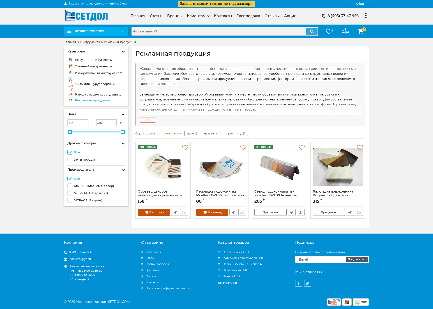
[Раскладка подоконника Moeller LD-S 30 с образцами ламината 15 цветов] (221, 167)
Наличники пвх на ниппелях (242, 264)
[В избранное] (185, 147)
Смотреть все (228, 282)
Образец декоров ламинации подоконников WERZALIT (160, 195)
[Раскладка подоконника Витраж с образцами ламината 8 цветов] (338, 167)
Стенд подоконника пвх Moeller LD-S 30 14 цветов (275, 195)
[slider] (70, 132)
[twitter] (307, 283)
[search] (312, 31)
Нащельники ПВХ (235, 270)
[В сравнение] (184, 212)
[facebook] (298, 283)
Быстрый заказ (175, 212)
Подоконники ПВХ (236, 252)
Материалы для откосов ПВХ (243, 258)
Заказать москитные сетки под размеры (216, 4)
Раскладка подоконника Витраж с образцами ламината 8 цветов (333, 195)
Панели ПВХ (231, 276)
